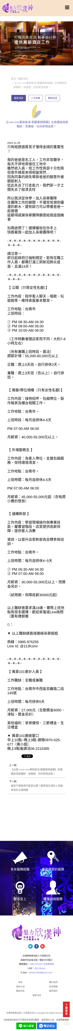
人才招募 (35, 98)
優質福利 (53, 991)
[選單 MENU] (67, 7)
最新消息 (18, 98)
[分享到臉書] (36, 946)
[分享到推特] (30, 946)
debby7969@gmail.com (40, 972)
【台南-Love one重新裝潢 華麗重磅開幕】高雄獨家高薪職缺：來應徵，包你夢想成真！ (37, 771)
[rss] (42, 946)
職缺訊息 (52, 98)
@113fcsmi (40, 968)
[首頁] (18, 7)
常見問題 (53, 986)
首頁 (20, 982)
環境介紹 (20, 986)
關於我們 (53, 982)
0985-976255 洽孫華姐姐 (42, 964)
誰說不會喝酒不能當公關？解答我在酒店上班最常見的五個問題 (37, 787)
